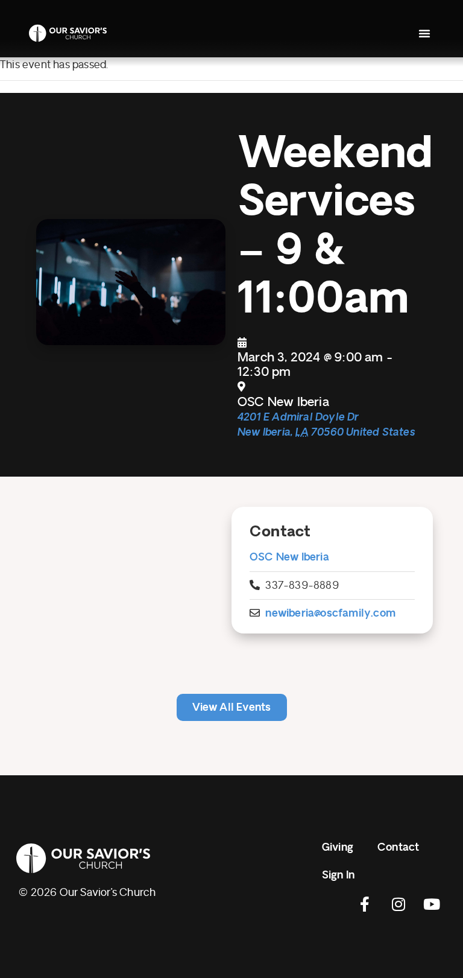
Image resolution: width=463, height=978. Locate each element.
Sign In (338, 875)
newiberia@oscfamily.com (330, 613)
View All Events (231, 707)
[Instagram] (398, 904)
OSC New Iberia (289, 557)
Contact (398, 847)
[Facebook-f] (365, 904)
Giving (337, 847)
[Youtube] (432, 904)
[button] (424, 33)
